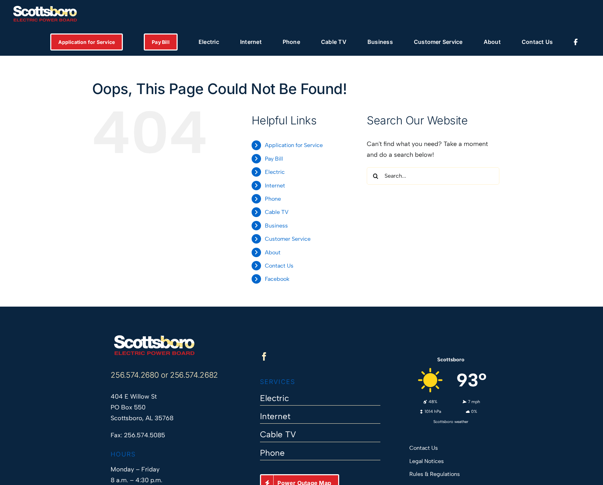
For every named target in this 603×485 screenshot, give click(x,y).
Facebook (277, 279)
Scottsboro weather (450, 421)
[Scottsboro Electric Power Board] (154, 337)
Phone (273, 198)
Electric (275, 172)
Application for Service (294, 145)
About (273, 252)
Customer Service (288, 239)
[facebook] (264, 356)
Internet (275, 185)
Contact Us (279, 265)
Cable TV (277, 212)
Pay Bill (274, 158)
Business (276, 225)
